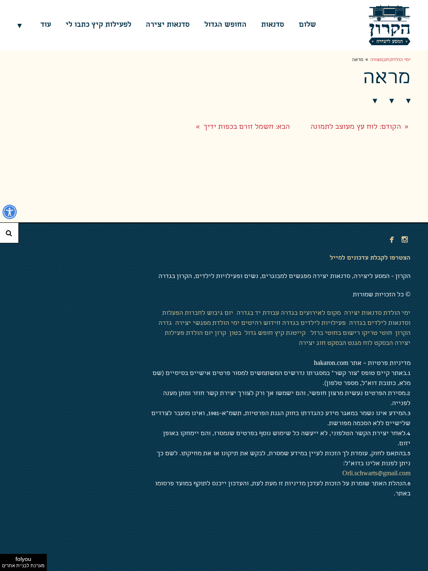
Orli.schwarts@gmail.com (376, 474)
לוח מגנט (360, 343)
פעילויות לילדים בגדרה (314, 323)
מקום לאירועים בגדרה (311, 313)
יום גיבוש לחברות (209, 313)
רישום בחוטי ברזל (335, 333)
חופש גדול (258, 333)
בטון (234, 333)
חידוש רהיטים (260, 323)
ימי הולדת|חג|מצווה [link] (390, 60)
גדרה (165, 323)
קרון (220, 333)
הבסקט (383, 343)
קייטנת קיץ (290, 333)
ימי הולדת (396, 313)
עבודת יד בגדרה (259, 313)
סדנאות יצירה (363, 313)
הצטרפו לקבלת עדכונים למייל (370, 258)
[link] (389, 25)
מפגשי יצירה (192, 323)
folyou (23, 562)
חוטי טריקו (377, 333)
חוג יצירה (312, 343)
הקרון (402, 333)
